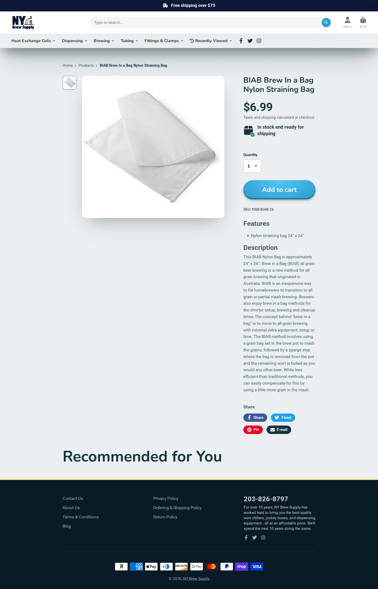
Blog (67, 526)
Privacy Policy (165, 498)
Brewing (102, 40)
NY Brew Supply (196, 578)
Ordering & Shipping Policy (177, 507)
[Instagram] (258, 40)
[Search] (326, 22)
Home (68, 65)
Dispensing (72, 40)
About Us (71, 507)
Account (347, 23)
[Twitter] (250, 40)
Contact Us (73, 498)
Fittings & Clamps (162, 40)
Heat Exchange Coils (31, 40)
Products (86, 65)
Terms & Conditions (81, 516)
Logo (40, 22)
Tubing (127, 40)
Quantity (250, 154)
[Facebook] (241, 40)
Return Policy (165, 516)
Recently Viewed (211, 40)
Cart (363, 23)
